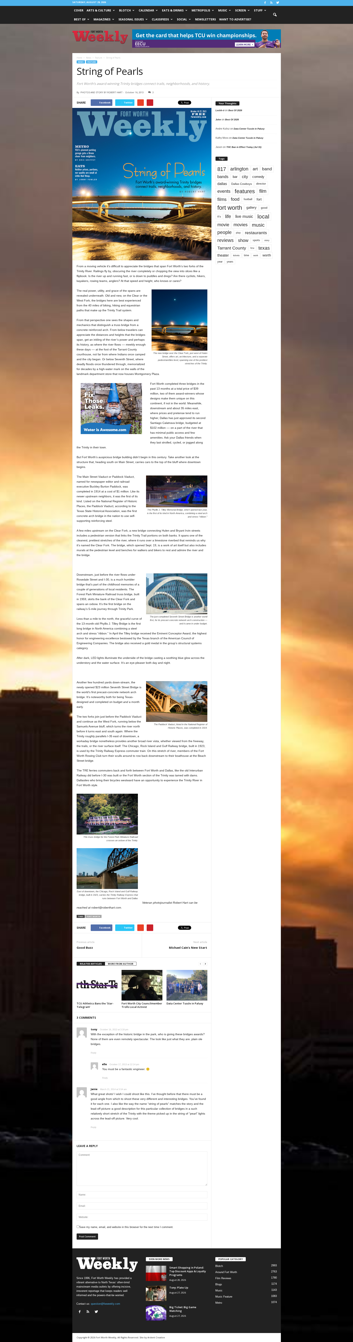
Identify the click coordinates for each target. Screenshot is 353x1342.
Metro (218, 1302)
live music (244, 216)
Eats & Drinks (173, 10)
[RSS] (271, 3)
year (219, 261)
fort (259, 199)
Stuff (258, 10)
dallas (222, 184)
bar (235, 177)
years (230, 261)
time (246, 255)
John (218, 119)
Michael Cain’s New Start (188, 947)
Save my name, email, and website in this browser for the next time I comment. (126, 1227)
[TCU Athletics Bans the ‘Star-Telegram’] (97, 985)
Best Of (80, 19)
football (248, 199)
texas (264, 248)
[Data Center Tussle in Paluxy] (186, 985)
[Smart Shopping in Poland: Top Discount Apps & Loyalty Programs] (156, 1273)
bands (222, 176)
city (245, 176)
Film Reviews (223, 1278)
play (238, 232)
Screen (240, 10)
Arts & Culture (99, 10)
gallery (251, 207)
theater (223, 255)
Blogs (218, 1284)
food (235, 199)
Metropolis (201, 10)
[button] (274, 14)
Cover (78, 10)
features (245, 191)
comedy (258, 177)
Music (222, 10)
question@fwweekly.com (105, 1303)
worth (267, 255)
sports (256, 240)
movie (223, 224)
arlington (239, 169)
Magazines (102, 19)
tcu (252, 247)
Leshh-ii (220, 110)
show (243, 240)
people (224, 232)
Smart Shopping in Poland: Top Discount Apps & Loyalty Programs (187, 1271)
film (262, 191)
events (223, 191)
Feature (91, 62)
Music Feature (223, 1296)
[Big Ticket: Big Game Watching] (156, 1313)
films (222, 199)
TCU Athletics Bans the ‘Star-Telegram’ (95, 1005)
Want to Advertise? (235, 19)
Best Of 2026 (235, 110)
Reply (93, 1053)
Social (182, 19)
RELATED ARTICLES (91, 963)
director (261, 183)
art (255, 168)
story (266, 240)
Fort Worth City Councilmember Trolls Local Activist (142, 1005)
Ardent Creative (156, 1337)
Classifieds (160, 19)
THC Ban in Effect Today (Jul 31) (243, 147)
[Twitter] (277, 3)
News (81, 62)
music (258, 225)
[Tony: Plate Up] (156, 1293)
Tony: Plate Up (178, 1287)
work (255, 255)
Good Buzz (85, 947)
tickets (236, 255)
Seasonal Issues (131, 19)
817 (221, 169)
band (267, 168)
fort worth (93, 916)
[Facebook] (265, 3)
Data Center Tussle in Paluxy (184, 1003)
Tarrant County (231, 248)
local (263, 216)
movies (240, 224)
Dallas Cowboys (241, 183)
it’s (219, 216)
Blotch (125, 10)
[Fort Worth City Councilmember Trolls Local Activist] (142, 985)
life (228, 216)
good (264, 207)
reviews (225, 240)
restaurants (256, 232)
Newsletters (205, 19)
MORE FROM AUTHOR (120, 963)
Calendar (146, 10)
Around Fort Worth (226, 1272)
